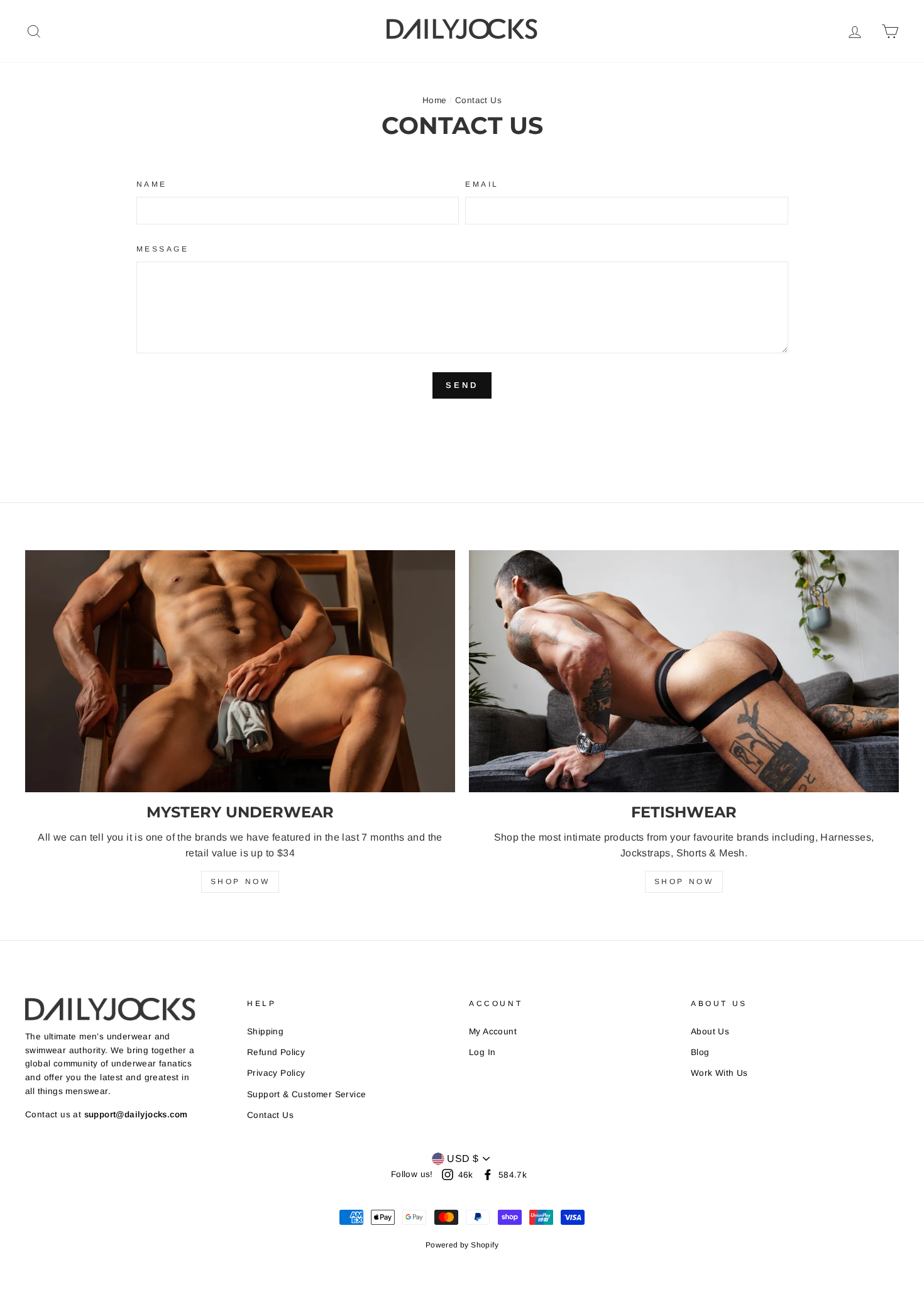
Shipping (265, 1031)
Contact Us (270, 1115)
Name (151, 184)
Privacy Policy (276, 1073)
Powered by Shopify (462, 1245)
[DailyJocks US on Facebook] (487, 1174)
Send (462, 385)
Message (162, 249)
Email (482, 184)
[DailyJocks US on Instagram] (447, 1174)
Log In (482, 1052)
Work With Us (719, 1073)
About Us (710, 1031)
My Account (493, 1031)
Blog (700, 1052)
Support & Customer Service (306, 1094)
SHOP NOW (240, 881)
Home (434, 100)
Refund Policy (276, 1052)
